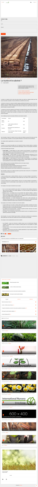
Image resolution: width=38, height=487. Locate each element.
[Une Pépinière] (7, 2)
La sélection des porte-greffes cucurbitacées (12, 416)
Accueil (11, 475)
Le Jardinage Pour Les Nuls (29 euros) (10, 442)
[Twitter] (2, 479)
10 (3, 440)
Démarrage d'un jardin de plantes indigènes (11, 391)
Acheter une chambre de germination (24, 93)
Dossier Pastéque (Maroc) (8, 340)
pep (5, 78)
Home (2, 78)
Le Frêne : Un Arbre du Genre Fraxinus (15, 286)
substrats (8, 78)
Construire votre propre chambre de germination (26, 92)
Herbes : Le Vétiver (7, 327)
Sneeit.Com (20, 485)
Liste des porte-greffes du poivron (10, 353)
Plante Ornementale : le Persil (14, 282)
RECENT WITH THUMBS (6, 279)
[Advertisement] (19, 10)
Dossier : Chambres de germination (10, 378)
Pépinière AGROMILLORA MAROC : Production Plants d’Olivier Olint (16, 365)
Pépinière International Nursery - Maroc (11, 404)
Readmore (9, 343)
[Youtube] (6, 479)
